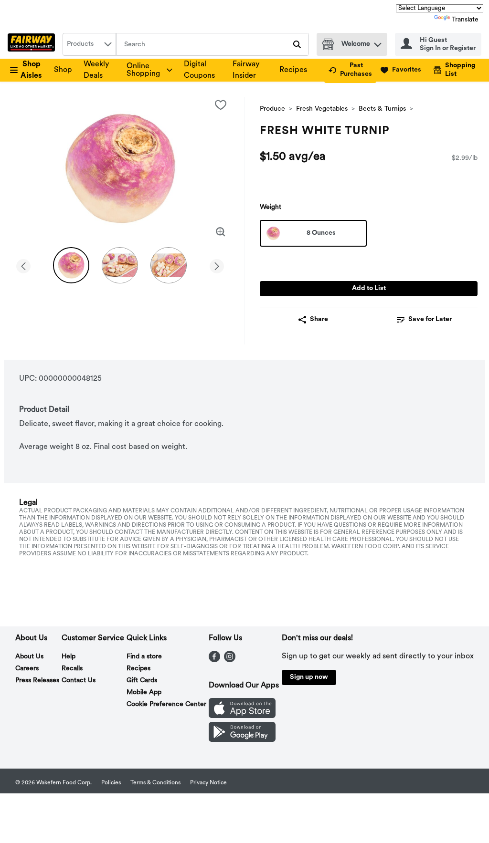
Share (319, 319)
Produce (272, 109)
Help (68, 656)
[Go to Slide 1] (71, 265)
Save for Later (430, 319)
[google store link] (242, 740)
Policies (111, 783)
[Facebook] (214, 660)
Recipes (293, 70)
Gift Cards (142, 680)
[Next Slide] (217, 264)
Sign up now (309, 677)
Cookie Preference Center (166, 704)
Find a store (144, 656)
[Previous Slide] (23, 264)
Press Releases (37, 680)
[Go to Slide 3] (168, 265)
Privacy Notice (208, 783)
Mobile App (144, 692)
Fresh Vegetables (322, 109)
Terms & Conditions (155, 783)
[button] (378, 42)
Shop (63, 70)
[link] (350, 70)
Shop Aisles (31, 70)
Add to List (369, 288)
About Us (29, 656)
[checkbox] (220, 105)
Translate (465, 19)
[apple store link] (242, 716)
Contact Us (79, 680)
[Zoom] (220, 232)
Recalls (72, 668)
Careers (27, 668)
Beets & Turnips (382, 109)
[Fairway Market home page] (33, 44)
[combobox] (89, 44)
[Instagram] (229, 660)
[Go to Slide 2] (120, 265)
